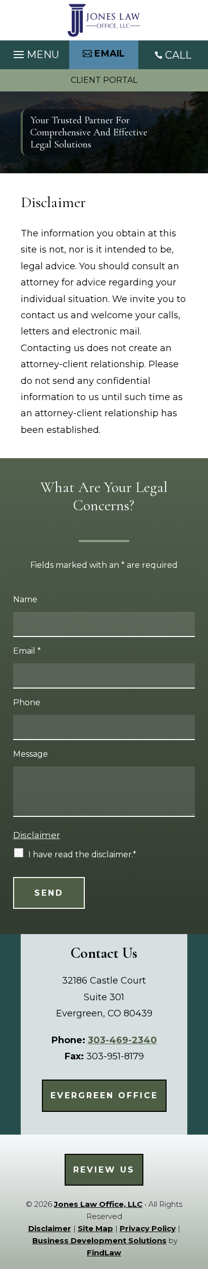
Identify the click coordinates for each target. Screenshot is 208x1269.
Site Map (95, 1228)
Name (25, 599)
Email (27, 651)
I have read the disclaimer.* (82, 854)
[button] (35, 52)
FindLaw (104, 1252)
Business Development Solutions (99, 1240)
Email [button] (109, 53)
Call (178, 55)
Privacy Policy (148, 1228)
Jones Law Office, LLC (98, 1204)
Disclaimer (36, 835)
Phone (26, 702)
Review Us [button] (104, 1170)
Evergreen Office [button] (104, 1095)
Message (30, 754)
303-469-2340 (122, 1040)
